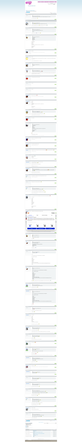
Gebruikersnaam (49, 3)
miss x (27, 77)
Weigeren (32, 228)
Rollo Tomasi (27, 327)
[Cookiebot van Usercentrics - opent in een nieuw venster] (52, 213)
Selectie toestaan (41, 228)
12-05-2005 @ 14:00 (37, 64)
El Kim (27, 398)
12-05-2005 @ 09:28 (37, 124)
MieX (26, 36)
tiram (26, 241)
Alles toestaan (50, 228)
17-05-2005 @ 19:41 (37, 188)
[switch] (37, 225)
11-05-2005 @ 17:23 (38, 70)
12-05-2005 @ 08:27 (38, 111)
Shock (27, 284)
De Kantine (34, 10)
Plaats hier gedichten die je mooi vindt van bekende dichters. (38, 433)
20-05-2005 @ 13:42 (37, 399)
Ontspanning (31, 10)
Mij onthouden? (55, 3)
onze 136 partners (31, 218)
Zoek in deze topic (54, 13)
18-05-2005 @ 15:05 (39, 308)
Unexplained (27, 95)
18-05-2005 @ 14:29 (38, 291)
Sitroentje (27, 365)
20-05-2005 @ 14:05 (38, 414)
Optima (27, 22)
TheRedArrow (27, 101)
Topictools (51, 13)
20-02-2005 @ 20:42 (38, 242)
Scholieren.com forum (28, 10)
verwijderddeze (28, 371)
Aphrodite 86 (27, 357)
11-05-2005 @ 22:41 (38, 29)
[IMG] (26, 426)
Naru (26, 342)
